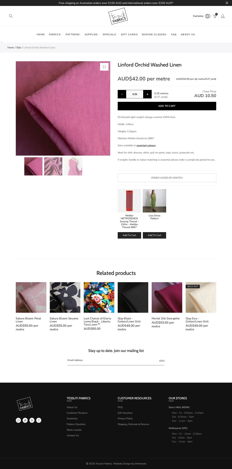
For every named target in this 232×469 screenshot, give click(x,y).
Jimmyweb (140, 463)
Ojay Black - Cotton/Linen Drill (129, 320)
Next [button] (215, 307)
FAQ (174, 34)
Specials (109, 34)
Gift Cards (129, 34)
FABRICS (55, 34)
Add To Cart (129, 235)
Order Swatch (167, 177)
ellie (18, 47)
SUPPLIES (91, 34)
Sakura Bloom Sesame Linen (64, 320)
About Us (72, 407)
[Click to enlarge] (104, 67)
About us (188, 34)
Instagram (18, 420)
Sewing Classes (154, 34)
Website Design (122, 463)
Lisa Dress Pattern (154, 217)
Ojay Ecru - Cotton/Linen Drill (197, 320)
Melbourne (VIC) (178, 428)
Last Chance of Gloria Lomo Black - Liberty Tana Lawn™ (97, 321)
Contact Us (73, 435)
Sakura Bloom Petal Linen (28, 320)
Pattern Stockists (76, 424)
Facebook (38, 420)
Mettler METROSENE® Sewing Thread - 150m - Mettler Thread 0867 (129, 221)
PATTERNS (73, 34)
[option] (63, 108)
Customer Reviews (77, 413)
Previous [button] (16, 307)
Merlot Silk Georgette (166, 318)
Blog (25, 420)
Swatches (72, 418)
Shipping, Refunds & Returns (133, 424)
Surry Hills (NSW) (179, 407)
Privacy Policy (125, 418)
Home (41, 34)
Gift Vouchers (125, 413)
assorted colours (146, 145)
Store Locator (74, 430)
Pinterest (31, 420)
